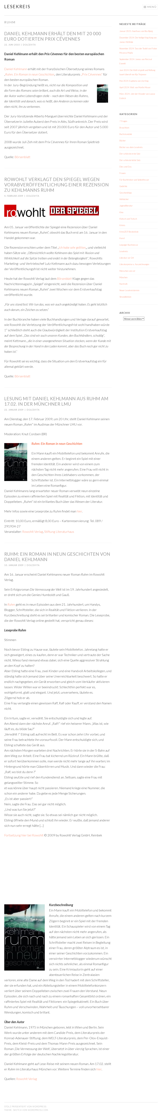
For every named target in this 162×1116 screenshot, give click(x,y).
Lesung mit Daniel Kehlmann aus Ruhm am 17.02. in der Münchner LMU (56, 401)
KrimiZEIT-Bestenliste (128, 231)
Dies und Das (125, 166)
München (123, 277)
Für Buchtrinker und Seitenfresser (134, 179)
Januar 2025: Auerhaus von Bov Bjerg (136, 31)
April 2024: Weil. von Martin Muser (134, 87)
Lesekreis (17, 6)
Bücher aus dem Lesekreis (131, 147)
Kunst (122, 238)
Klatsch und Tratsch (128, 219)
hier (79, 511)
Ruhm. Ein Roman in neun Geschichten (29, 74)
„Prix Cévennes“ (92, 74)
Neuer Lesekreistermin (129, 290)
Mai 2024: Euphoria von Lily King (133, 81)
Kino (121, 212)
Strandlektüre (125, 297)
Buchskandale (125, 134)
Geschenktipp (125, 192)
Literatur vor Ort (126, 258)
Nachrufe (123, 284)
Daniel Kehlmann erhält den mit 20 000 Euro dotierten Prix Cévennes (52, 36)
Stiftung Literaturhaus (59, 531)
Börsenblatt (22, 157)
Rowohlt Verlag (32, 531)
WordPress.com (38, 1110)
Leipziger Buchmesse (128, 245)
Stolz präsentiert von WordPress (25, 1106)
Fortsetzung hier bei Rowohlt (24, 835)
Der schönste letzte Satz (129, 160)
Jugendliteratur (126, 205)
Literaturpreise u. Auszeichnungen (134, 264)
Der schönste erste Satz (129, 153)
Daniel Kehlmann (15, 69)
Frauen (122, 173)
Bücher (122, 140)
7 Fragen (123, 121)
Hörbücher (124, 199)
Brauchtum (124, 127)
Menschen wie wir (127, 271)
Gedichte (123, 186)
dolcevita (29, 44)
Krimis (122, 225)
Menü (151, 6)
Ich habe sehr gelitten (72, 247)
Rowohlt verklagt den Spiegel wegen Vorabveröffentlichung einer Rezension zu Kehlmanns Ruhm (56, 185)
